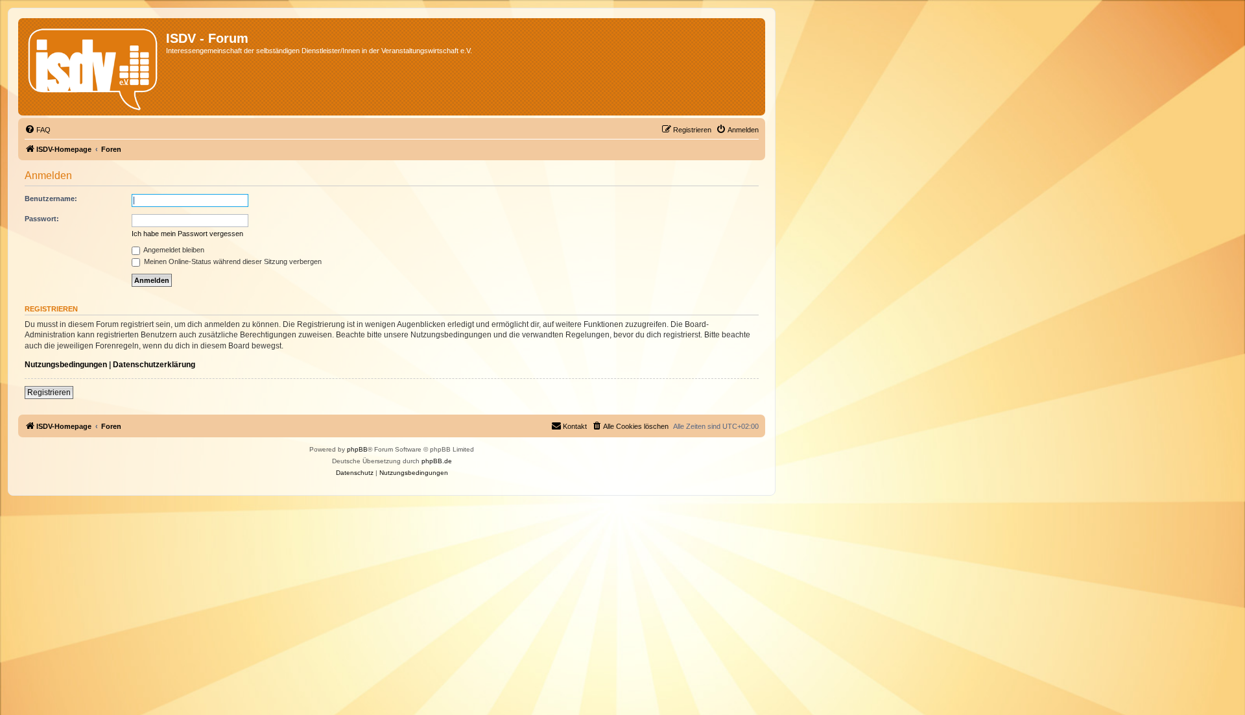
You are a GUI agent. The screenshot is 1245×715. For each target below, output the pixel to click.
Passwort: (42, 219)
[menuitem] (38, 130)
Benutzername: (51, 198)
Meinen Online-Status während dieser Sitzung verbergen (232, 261)
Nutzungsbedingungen (66, 364)
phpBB (357, 449)
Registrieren (49, 392)
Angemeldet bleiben (173, 250)
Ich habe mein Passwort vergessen (187, 233)
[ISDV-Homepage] (93, 66)
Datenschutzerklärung (154, 364)
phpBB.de (436, 461)
